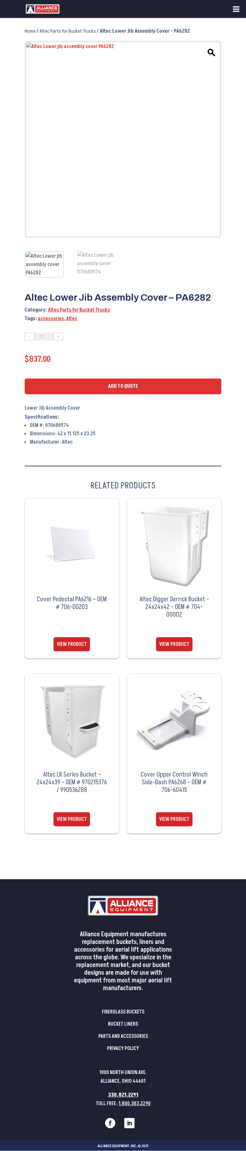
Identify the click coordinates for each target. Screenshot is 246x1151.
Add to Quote (123, 386)
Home (30, 31)
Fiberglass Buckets (123, 1011)
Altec (71, 318)
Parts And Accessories (123, 1036)
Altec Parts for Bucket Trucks (67, 31)
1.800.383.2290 (135, 1103)
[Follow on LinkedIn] (129, 1123)
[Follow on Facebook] (110, 1123)
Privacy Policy (123, 1048)
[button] (210, 51)
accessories (51, 318)
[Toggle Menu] (236, 9)
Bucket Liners (123, 1024)
